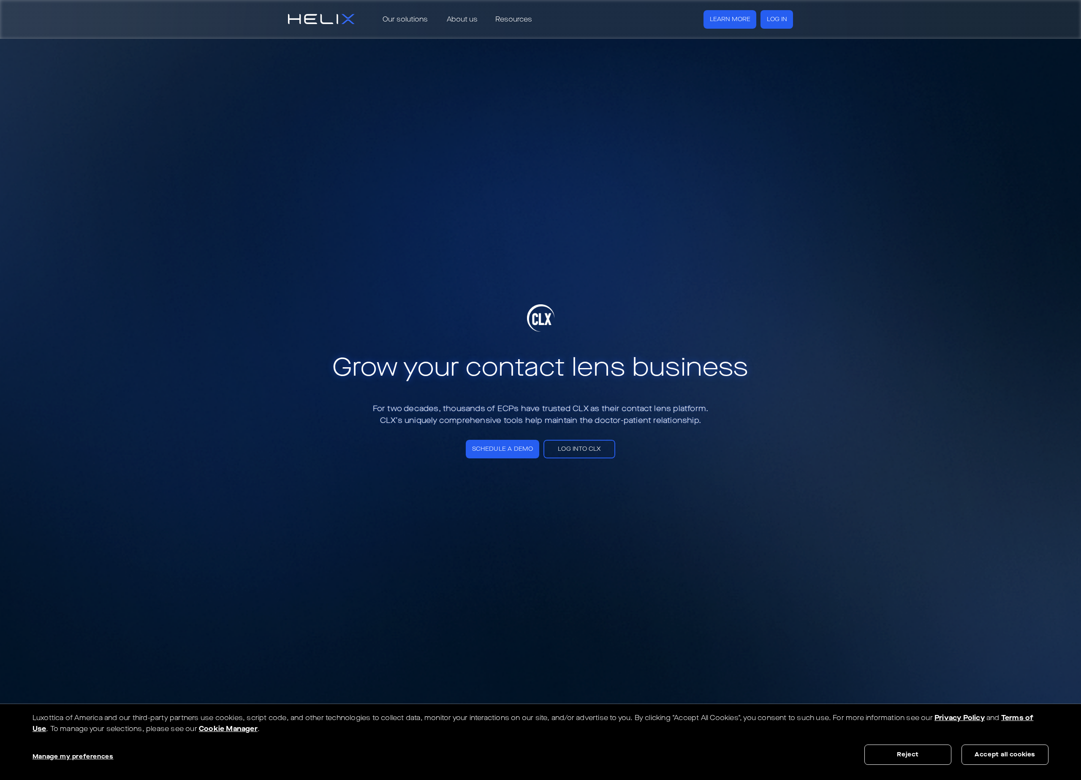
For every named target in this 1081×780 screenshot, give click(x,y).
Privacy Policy (959, 717)
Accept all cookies (1005, 754)
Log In (777, 19)
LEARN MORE (730, 19)
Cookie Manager (228, 728)
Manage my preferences (73, 757)
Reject (908, 754)
